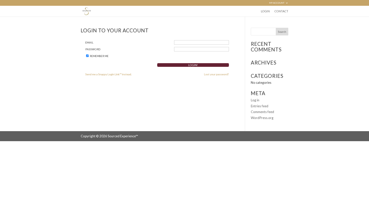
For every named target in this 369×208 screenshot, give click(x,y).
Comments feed (262, 112)
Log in (255, 100)
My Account (276, 3)
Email (89, 42)
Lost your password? (216, 74)
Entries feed (259, 106)
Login (265, 11)
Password (93, 49)
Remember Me (99, 56)
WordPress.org (262, 118)
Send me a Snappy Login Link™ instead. (108, 74)
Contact (281, 11)
